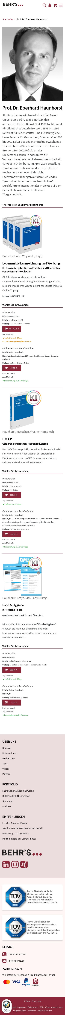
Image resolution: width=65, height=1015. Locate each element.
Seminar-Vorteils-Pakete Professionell (22, 828)
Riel (27, 598)
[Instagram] (15, 864)
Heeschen (23, 431)
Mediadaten (8, 758)
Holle (17, 256)
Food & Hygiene (13, 605)
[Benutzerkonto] (49, 5)
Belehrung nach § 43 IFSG (15, 833)
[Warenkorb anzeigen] (55, 5)
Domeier (7, 256)
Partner (6, 773)
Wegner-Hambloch (42, 431)
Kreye (20, 598)
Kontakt (6, 748)
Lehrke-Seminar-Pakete (14, 823)
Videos (5, 768)
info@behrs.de (16, 960)
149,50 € (14, 328)
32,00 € (14, 702)
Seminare (7, 801)
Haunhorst (8, 431)
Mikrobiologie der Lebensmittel (19, 838)
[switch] (6, 1010)
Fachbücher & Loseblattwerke (18, 790)
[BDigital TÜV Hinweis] (32, 897)
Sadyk (35, 598)
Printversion (8, 312)
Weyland (27, 256)
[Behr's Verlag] (13, 4)
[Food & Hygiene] (22, 576)
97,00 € (14, 368)
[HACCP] (22, 409)
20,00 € (14, 534)
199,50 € (13, 495)
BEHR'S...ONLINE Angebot (16, 795)
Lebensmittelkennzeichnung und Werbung (31, 263)
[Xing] (24, 864)
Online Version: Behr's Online (17, 348)
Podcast (6, 806)
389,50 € (13, 669)
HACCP (7, 439)
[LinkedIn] (6, 864)
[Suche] (44, 5)
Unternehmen (9, 753)
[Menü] (61, 5)
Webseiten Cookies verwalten (40, 1010)
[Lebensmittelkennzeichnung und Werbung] (22, 234)
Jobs (5, 763)
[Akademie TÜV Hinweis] (32, 926)
